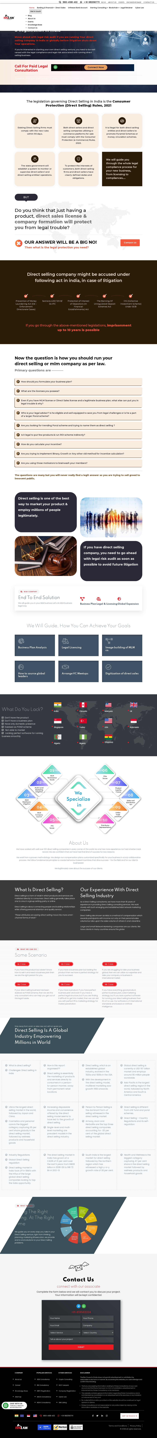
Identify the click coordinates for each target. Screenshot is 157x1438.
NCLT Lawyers (64, 1385)
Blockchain (113, 8)
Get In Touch (129, 1416)
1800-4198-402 (49, 1416)
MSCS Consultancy (44, 1397)
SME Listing (63, 1402)
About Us (31, 18)
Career (17, 1385)
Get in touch (35, 11)
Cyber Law (139, 8)
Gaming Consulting (98, 8)
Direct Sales (61, 8)
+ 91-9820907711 (67, 1416)
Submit (81, 1347)
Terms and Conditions (118, 1426)
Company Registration (67, 1391)
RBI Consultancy (43, 1385)
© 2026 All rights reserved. (130, 1429)
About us (18, 1379)
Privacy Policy (135, 1426)
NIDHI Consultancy (44, 1402)
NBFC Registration (43, 1391)
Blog (30, 15)
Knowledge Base (35, 25)
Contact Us (32, 28)
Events (30, 22)
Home (31, 8)
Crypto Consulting (65, 1379)
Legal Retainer (127, 8)
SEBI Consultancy (43, 1379)
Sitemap (18, 1397)
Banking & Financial (45, 8)
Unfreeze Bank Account (77, 8)
